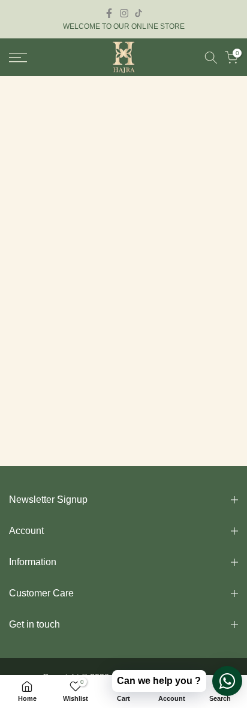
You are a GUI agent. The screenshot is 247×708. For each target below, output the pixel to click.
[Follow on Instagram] (124, 13)
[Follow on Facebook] (109, 13)
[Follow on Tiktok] (138, 13)
